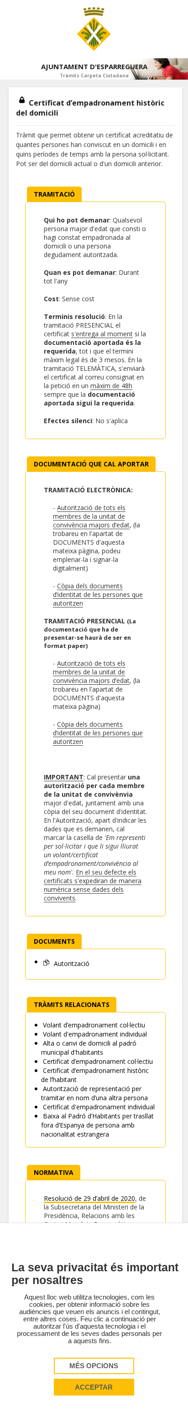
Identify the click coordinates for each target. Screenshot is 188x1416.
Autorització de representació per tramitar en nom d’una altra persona (94, 1093)
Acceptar (94, 1387)
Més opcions (93, 1366)
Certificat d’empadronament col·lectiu (97, 1061)
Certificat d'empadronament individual (98, 1106)
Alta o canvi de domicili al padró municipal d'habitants (88, 1048)
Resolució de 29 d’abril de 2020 (89, 1198)
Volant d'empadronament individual (94, 1034)
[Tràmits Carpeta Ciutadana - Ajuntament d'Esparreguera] (94, 29)
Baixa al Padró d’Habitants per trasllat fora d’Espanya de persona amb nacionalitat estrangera (97, 1125)
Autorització (70, 963)
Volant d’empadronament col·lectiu (93, 1025)
